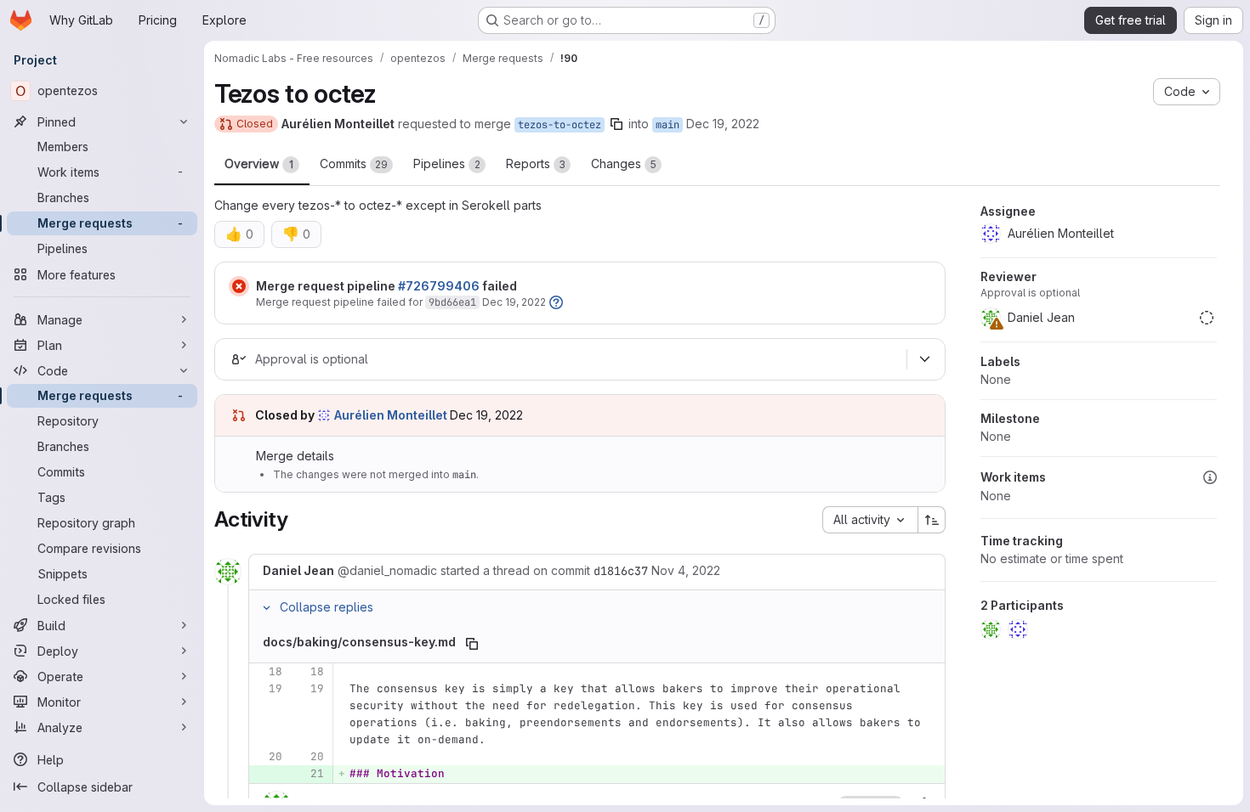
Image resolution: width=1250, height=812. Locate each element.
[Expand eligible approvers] (924, 359)
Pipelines (446, 163)
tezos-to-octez (559, 125)
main (667, 125)
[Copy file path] (472, 644)
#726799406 (439, 286)
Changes (623, 163)
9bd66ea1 (452, 302)
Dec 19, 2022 (722, 123)
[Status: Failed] (239, 286)
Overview (258, 163)
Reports (535, 163)
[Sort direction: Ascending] (932, 519)
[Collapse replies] (266, 607)
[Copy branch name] (616, 124)
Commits (354, 163)
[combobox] (870, 519)
